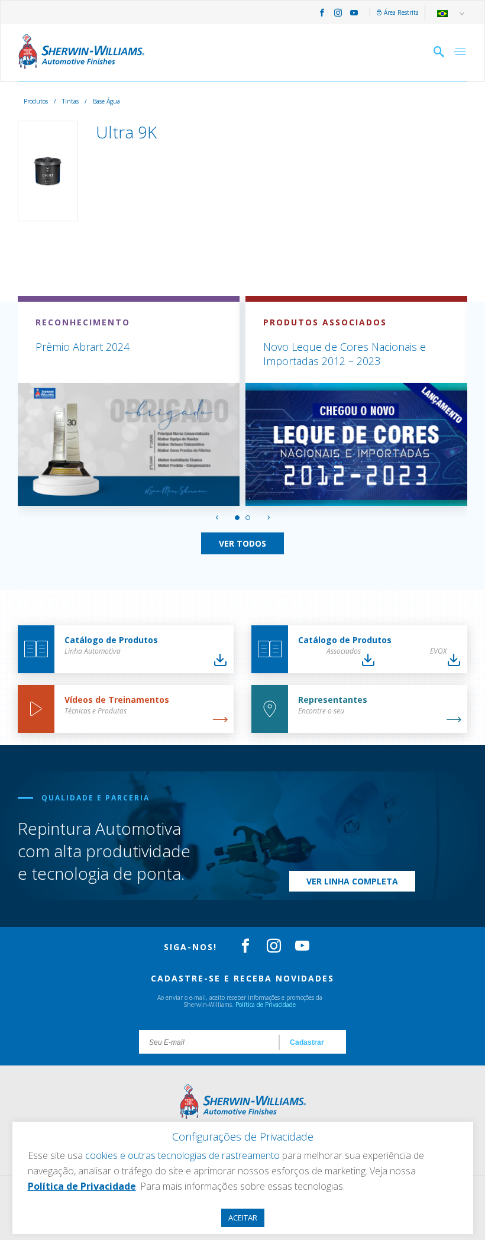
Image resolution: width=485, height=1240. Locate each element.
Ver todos (242, 543)
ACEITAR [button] (242, 1217)
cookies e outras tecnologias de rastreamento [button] (182, 1155)
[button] (237, 517)
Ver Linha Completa (352, 881)
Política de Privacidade (265, 1004)
